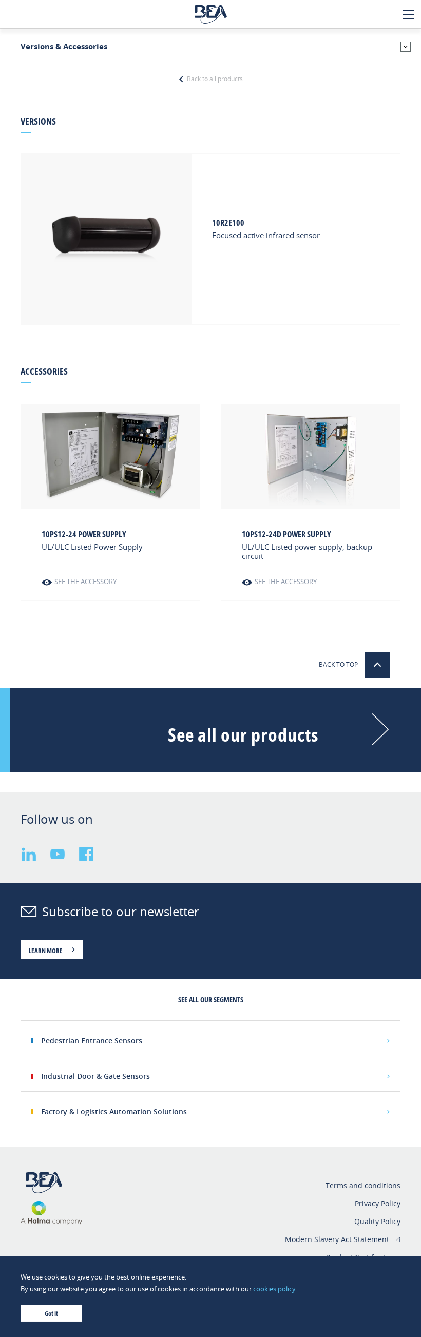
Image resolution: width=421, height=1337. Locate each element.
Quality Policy (377, 1221)
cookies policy (274, 1288)
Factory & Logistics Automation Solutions (114, 1111)
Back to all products (213, 78)
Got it (51, 1313)
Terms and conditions (363, 1185)
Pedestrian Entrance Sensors (91, 1040)
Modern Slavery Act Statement (337, 1239)
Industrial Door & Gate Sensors (95, 1076)
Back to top (339, 664)
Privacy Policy (377, 1203)
